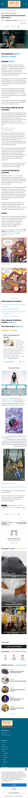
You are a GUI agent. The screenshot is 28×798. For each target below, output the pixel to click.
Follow (14, 655)
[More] (18, 26)
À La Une (14, 573)
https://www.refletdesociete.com (14, 540)
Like (5, 655)
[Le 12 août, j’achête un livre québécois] (5, 708)
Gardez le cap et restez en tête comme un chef (14, 575)
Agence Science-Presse (9, 10)
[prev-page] (2, 637)
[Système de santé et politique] (14, 592)
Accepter (14, 785)
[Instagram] (14, 542)
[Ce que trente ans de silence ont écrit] (14, 620)
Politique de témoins (8, 796)
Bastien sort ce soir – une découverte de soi (17, 699)
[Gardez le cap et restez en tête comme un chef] (14, 564)
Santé (15, 13)
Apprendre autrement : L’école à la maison (21, 523)
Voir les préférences (14, 793)
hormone (11, 507)
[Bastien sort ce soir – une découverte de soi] (5, 699)
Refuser (14, 789)
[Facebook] (11, 542)
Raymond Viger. (4, 483)
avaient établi (16, 175)
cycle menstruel (5, 507)
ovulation (23, 507)
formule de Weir (18, 93)
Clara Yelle (4, 436)
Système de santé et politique (14, 604)
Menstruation (17, 507)
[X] (16, 542)
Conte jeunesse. (15, 437)
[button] (26, 769)
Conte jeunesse (9, 400)
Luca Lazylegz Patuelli (6, 398)
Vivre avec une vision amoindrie (10, 309)
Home (2, 10)
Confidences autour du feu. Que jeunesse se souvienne (13, 487)
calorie (20, 505)
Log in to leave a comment (14, 646)
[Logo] (14, 4)
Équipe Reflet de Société (11, 20)
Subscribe (22, 655)
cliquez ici (11, 322)
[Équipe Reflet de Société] (2, 20)
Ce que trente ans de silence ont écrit (14, 632)
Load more (13, 714)
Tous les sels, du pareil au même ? (11, 316)
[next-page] (5, 637)
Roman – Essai (12, 483)
